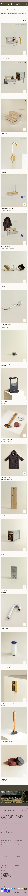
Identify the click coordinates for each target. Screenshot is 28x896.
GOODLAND (4, 892)
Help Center (17, 842)
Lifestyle (3, 851)
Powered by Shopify (13, 893)
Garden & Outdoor (5, 849)
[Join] (26, 828)
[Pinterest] (4, 832)
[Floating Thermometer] (14, 306)
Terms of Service (21, 892)
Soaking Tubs (4, 844)
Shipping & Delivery (18, 844)
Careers (16, 863)
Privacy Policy (13, 892)
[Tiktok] (1, 832)
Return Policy (4, 893)
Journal (2, 861)
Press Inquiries (18, 861)
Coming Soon (4, 867)
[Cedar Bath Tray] (14, 497)
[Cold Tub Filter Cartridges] (14, 648)
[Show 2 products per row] (26, 20)
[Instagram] (6, 832)
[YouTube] (9, 832)
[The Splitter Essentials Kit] (14, 421)
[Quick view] (24, 53)
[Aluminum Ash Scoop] (14, 346)
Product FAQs (4, 863)
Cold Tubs (3, 842)
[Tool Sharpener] (14, 761)
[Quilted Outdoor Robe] (14, 460)
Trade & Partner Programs (20, 859)
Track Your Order (18, 840)
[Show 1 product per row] (24, 20)
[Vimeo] (11, 832)
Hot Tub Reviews (4, 865)
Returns (16, 846)
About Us (3, 859)
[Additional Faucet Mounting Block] (14, 686)
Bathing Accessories (5, 846)
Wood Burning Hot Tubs (6, 840)
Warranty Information (19, 849)
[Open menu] (3, 4)
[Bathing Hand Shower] (14, 267)
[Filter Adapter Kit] (14, 610)
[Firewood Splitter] (14, 384)
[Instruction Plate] (14, 573)
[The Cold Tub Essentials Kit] (14, 190)
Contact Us (17, 865)
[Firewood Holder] (14, 535)
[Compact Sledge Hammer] (14, 723)
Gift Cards (3, 853)
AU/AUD (3, 886)
